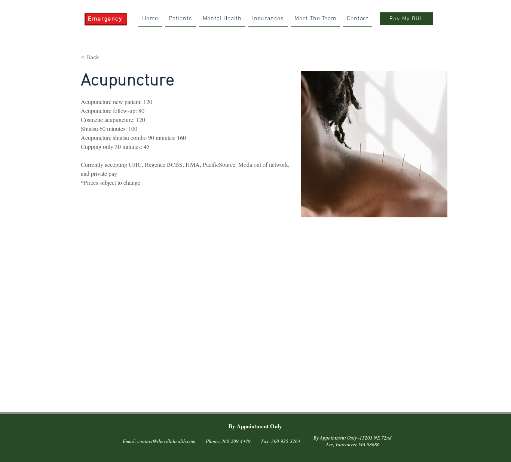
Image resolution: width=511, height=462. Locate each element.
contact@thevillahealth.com (166, 441)
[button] (95, 57)
